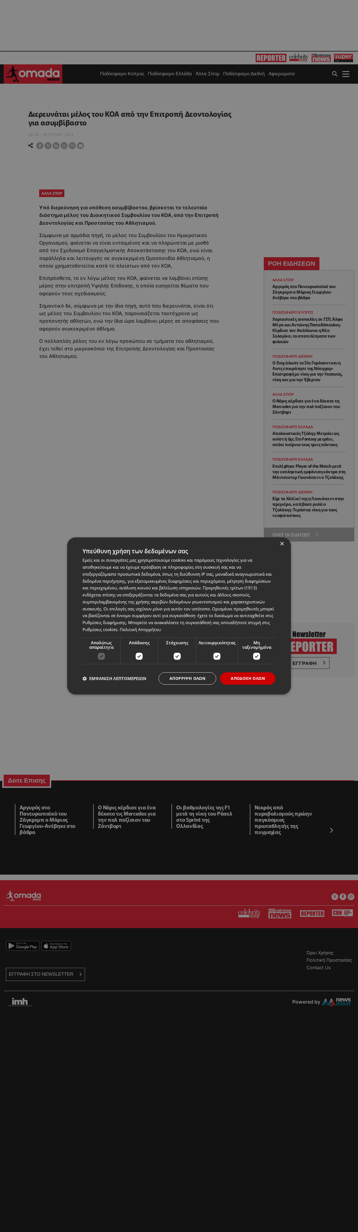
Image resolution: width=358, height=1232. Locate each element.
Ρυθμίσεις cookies (100, 629)
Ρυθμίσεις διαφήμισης (104, 622)
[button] (114, 678)
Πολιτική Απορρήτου (140, 629)
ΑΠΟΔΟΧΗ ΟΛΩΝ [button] (248, 678)
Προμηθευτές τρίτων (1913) (230, 588)
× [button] (282, 544)
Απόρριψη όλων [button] (187, 678)
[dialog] (179, 615)
